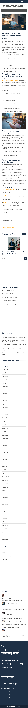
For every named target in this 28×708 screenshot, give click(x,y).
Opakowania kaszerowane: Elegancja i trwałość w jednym (13, 353)
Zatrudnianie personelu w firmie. (14, 630)
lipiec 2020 (4, 456)
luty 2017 (4, 532)
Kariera (9, 217)
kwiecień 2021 (5, 435)
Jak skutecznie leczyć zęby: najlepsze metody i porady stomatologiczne (14, 345)
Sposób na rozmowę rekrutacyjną (14, 621)
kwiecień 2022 (5, 407)
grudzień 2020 (5, 445)
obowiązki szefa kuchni (17, 663)
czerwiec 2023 (5, 400)
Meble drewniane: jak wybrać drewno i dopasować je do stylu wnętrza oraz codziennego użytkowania (14, 341)
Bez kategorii (5, 549)
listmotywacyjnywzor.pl (13, 6)
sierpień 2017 (5, 511)
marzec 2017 (5, 528)
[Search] (25, 258)
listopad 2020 (5, 449)
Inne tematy (4, 559)
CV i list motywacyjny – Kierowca (9, 297)
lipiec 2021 (4, 424)
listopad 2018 (5, 483)
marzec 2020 (5, 466)
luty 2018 (4, 490)
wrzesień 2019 (5, 476)
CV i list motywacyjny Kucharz (8, 293)
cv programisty (19, 650)
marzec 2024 (5, 386)
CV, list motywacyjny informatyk (9, 304)
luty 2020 (4, 469)
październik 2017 (6, 504)
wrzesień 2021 (5, 417)
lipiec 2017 (4, 514)
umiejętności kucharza (6, 674)
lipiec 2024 (4, 383)
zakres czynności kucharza (19, 674)
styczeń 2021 (5, 442)
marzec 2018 (5, 487)
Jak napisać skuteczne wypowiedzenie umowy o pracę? (15, 604)
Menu (22, 1)
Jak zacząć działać (7, 202)
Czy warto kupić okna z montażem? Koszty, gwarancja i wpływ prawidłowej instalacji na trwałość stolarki (14, 336)
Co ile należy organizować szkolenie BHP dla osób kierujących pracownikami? (13, 349)
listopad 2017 (5, 501)
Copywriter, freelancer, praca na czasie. (11, 208)
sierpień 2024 (5, 379)
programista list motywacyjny (8, 670)
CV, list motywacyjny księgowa (9, 300)
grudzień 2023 (5, 393)
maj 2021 (4, 431)
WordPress (19, 706)
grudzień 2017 (5, 497)
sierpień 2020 (5, 452)
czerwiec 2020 (5, 459)
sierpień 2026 (5, 369)
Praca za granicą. (9, 596)
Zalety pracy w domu (11, 614)
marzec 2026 (5, 376)
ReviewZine (8, 706)
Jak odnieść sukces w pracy (9, 189)
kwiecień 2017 (5, 525)
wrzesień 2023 (5, 397)
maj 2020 (4, 462)
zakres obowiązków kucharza (7, 677)
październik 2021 (6, 414)
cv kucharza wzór (9, 650)
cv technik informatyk (6, 653)
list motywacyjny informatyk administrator (10, 660)
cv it (3, 650)
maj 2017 (4, 521)
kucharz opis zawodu (6, 656)
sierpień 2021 (5, 421)
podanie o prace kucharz (7, 667)
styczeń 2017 (5, 535)
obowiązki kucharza (6, 663)
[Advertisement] (10, 274)
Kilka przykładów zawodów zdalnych (11, 195)
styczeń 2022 (5, 410)
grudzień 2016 (5, 539)
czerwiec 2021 (5, 428)
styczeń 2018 (5, 494)
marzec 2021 (5, 438)
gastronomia (15, 653)
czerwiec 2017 (5, 518)
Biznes (3, 552)
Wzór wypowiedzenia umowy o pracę (10, 80)
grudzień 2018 (5, 480)
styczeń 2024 (5, 390)
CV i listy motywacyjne (7, 556)
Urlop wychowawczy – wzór (8, 290)
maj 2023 (4, 404)
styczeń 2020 (5, 473)
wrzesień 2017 (5, 508)
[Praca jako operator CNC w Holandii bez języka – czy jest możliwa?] (14, 243)
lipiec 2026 (4, 372)
